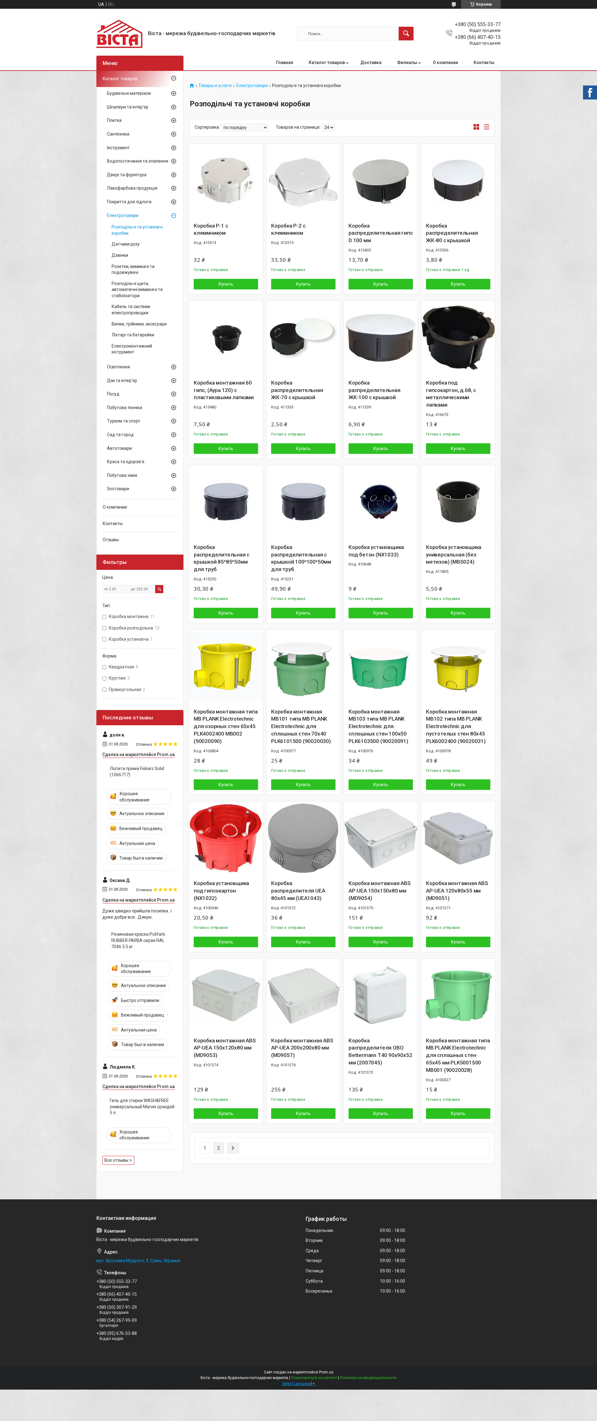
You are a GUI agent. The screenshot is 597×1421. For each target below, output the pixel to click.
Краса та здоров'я (125, 461)
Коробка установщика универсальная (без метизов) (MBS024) (453, 554)
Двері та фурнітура (126, 174)
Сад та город (120, 434)
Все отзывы (116, 1160)
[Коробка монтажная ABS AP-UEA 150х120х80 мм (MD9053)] (226, 995)
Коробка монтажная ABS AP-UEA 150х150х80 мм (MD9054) (380, 890)
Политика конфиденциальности (368, 1378)
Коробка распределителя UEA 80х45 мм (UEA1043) (298, 890)
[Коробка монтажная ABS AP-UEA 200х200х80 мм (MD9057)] (303, 995)
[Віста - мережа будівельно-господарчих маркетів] (119, 33)
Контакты (484, 62)
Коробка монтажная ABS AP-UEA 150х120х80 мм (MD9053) (225, 1048)
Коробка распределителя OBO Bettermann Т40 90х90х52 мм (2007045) (380, 1051)
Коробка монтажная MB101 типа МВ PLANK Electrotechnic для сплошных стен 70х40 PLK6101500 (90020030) (301, 726)
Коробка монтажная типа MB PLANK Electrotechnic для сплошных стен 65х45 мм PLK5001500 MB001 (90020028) (458, 1055)
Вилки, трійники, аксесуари (139, 323)
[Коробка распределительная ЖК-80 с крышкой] (458, 181)
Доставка (371, 62)
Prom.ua (326, 1372)
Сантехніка (118, 133)
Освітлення (118, 366)
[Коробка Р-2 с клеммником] (303, 181)
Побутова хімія (122, 475)
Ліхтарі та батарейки (133, 334)
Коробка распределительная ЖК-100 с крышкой (374, 390)
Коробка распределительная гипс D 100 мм (381, 233)
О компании (445, 62)
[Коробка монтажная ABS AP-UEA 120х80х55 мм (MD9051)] (458, 838)
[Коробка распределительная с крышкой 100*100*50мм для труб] (303, 502)
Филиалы (407, 62)
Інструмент (118, 147)
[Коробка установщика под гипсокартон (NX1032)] (226, 838)
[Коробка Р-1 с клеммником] (226, 181)
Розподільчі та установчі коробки (137, 230)
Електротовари (252, 85)
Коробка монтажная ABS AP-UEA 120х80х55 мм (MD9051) (457, 890)
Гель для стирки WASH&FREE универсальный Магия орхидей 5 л (142, 1106)
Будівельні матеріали (129, 93)
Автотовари (119, 448)
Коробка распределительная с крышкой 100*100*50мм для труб (301, 558)
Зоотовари (118, 488)
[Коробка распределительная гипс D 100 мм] (381, 181)
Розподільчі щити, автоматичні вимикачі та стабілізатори (137, 289)
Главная (284, 62)
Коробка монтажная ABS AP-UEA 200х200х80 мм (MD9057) (302, 1048)
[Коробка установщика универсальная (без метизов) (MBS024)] (458, 502)
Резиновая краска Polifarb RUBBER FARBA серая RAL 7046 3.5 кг (138, 940)
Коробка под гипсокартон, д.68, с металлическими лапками (451, 394)
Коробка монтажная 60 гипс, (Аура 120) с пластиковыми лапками (224, 390)
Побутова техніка (124, 407)
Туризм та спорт (123, 420)
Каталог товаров (327, 62)
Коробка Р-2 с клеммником (288, 229)
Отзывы (111, 539)
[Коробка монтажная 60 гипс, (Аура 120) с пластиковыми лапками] (226, 338)
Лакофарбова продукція (132, 188)
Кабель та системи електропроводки (131, 309)
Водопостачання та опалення (137, 161)
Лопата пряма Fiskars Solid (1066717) (137, 771)
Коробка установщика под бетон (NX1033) (376, 551)
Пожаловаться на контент (314, 1378)
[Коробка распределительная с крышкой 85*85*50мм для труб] (226, 502)
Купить (226, 284)
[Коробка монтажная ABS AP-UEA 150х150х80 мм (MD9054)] (381, 838)
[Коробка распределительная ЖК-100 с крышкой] (381, 338)
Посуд (113, 393)
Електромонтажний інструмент (132, 349)
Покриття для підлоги (129, 201)
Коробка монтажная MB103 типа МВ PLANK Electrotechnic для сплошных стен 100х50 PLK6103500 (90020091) (378, 726)
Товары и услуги (215, 85)
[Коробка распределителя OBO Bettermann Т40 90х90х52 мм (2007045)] (381, 995)
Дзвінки (120, 255)
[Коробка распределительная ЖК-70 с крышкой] (303, 338)
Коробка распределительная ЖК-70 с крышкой (297, 390)
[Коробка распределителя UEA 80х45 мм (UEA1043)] (303, 838)
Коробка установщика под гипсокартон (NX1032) (221, 890)
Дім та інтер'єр (122, 380)
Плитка (114, 120)
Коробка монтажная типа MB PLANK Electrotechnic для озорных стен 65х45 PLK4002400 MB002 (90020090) (226, 726)
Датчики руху (126, 244)
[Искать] (406, 33)
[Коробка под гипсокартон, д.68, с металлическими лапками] (458, 338)
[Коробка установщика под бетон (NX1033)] (381, 502)
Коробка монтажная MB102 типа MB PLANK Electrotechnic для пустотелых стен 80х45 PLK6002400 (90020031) (456, 726)
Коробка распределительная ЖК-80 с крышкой (452, 233)
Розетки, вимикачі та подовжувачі (133, 269)
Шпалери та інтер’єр (127, 106)
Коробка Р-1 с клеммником (211, 229)
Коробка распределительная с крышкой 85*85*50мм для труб (221, 558)
